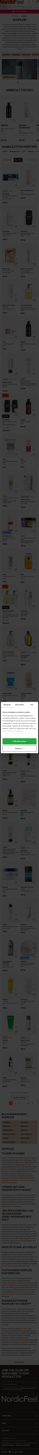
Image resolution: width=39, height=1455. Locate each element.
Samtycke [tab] (7, 704)
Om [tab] (32, 704)
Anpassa (18, 748)
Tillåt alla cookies (19, 741)
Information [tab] (19, 704)
